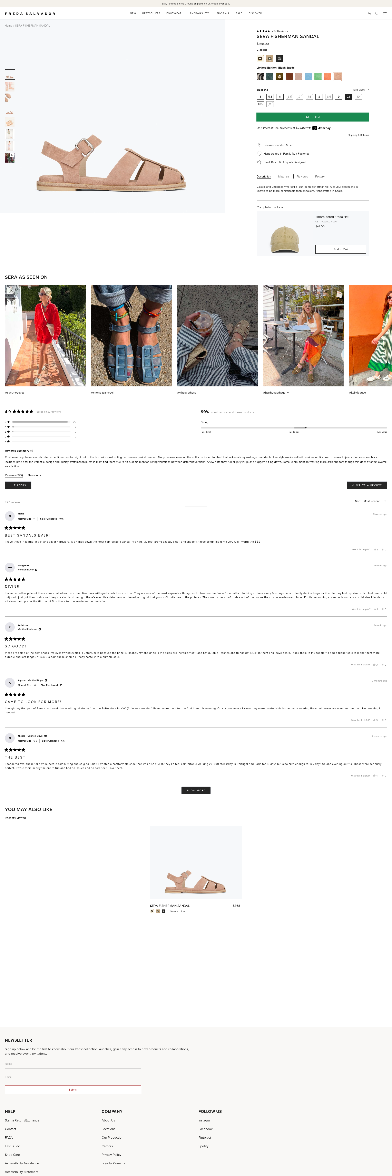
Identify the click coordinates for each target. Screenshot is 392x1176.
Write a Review (371, 486)
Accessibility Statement (21, 1171)
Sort (358, 501)
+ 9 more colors (176, 911)
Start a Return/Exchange (22, 1120)
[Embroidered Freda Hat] (285, 233)
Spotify (203, 1146)
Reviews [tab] (14, 476)
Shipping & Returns (358, 135)
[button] (313, 31)
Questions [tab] (34, 476)
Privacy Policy (111, 1154)
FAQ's (9, 1137)
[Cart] (385, 13)
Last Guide (12, 1146)
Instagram (205, 1120)
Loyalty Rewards (113, 1163)
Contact (10, 1129)
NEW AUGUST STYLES (201, 3)
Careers (107, 1146)
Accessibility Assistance (22, 1163)
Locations (108, 1129)
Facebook (205, 1129)
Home (8, 25)
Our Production (112, 1137)
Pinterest (204, 1137)
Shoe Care (12, 1154)
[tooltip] (31, 451)
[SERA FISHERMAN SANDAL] (196, 862)
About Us (108, 1120)
